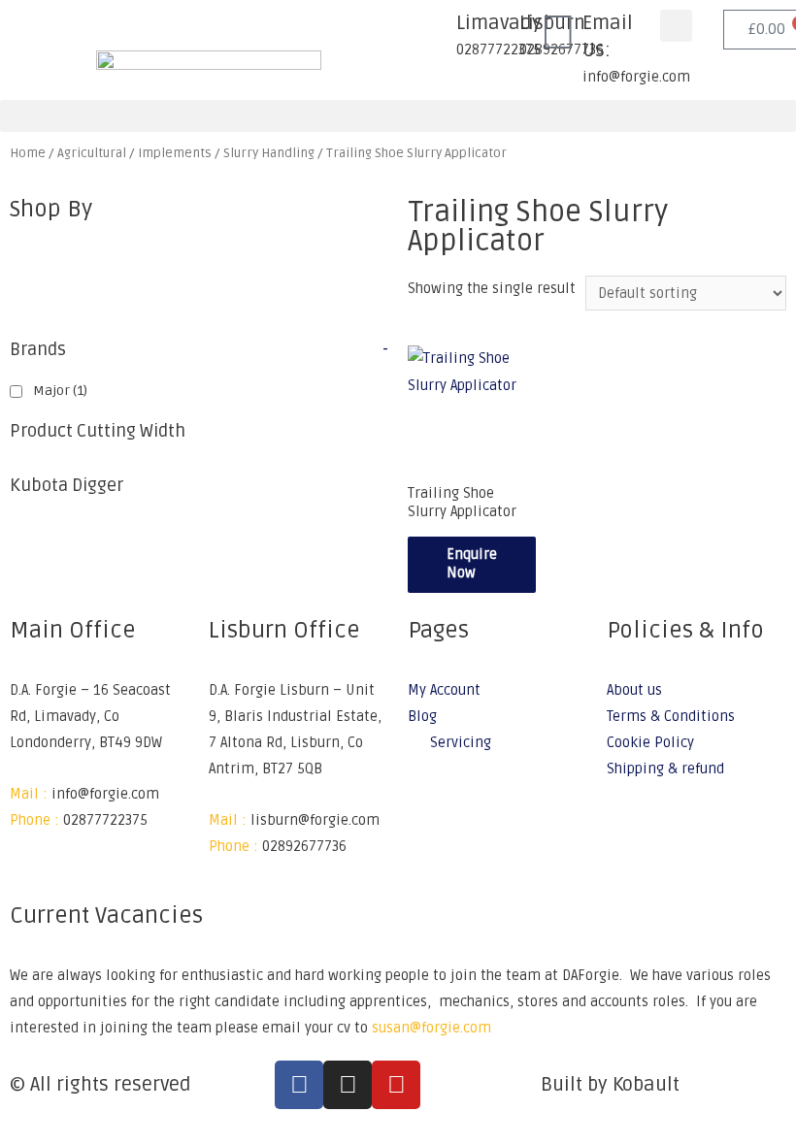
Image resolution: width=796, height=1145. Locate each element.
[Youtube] (396, 1085)
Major (60, 390)
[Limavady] (432, 34)
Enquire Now (472, 563)
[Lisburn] (495, 34)
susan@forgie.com (431, 1028)
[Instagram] (347, 1085)
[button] (676, 26)
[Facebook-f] (299, 1085)
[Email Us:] (558, 34)
